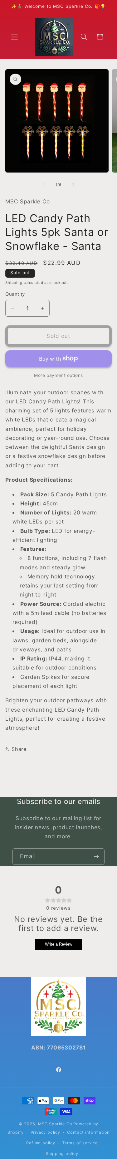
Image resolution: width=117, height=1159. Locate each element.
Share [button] (19, 749)
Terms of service (80, 1143)
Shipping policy (62, 1153)
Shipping (13, 282)
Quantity (15, 294)
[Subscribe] (96, 856)
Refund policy (40, 1143)
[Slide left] (44, 185)
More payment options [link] (58, 375)
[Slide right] (73, 185)
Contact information (88, 1132)
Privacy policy (45, 1132)
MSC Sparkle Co (55, 1124)
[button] (14, 37)
